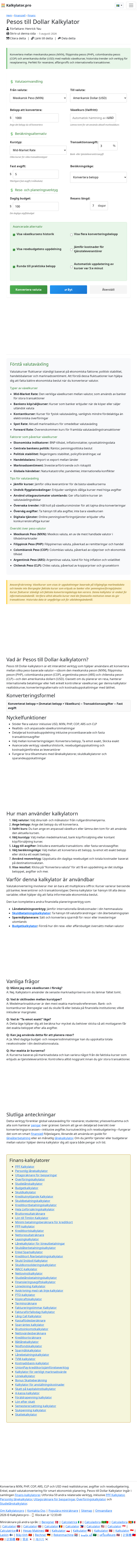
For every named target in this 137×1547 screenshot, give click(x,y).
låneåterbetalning (18, 1138)
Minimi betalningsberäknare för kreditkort (44, 1222)
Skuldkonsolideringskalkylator (35, 1265)
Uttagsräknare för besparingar (36, 1175)
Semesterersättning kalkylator (35, 1406)
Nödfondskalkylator (28, 1346)
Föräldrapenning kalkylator (33, 1397)
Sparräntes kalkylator (29, 1325)
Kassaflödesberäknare (30, 1320)
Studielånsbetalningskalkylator (36, 1278)
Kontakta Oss (36, 1511)
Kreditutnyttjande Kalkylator (34, 1196)
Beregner (48, 1522)
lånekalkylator (64, 1138)
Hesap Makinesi (33, 1531)
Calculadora (93, 1522)
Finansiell (20, 15)
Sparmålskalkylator (28, 1350)
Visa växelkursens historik (35, 234)
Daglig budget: (20, 198)
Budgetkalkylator (24, 926)
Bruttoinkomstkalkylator (31, 1329)
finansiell (37, 1134)
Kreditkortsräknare (28, 1338)
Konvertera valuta (29, 290)
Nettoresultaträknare (29, 1235)
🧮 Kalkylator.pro (16, 5)
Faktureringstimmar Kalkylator (36, 1308)
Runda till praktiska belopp (36, 266)
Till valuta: (77, 90)
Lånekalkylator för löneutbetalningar (40, 1243)
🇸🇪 (118, 5)
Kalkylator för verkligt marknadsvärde (41, 1372)
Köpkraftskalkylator (28, 1299)
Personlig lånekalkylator (31, 1171)
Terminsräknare (26, 1303)
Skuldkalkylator (25, 1192)
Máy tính (22, 1535)
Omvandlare (103, 1511)
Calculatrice (8, 1531)
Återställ (108, 290)
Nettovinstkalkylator (29, 1273)
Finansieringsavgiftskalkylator (35, 1282)
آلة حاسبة (86, 1535)
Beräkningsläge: (82, 166)
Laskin (4, 1535)
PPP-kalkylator (25, 1226)
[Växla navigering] (131, 5)
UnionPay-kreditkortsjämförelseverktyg (42, 1367)
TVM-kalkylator (25, 1359)
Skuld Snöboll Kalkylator (31, 1261)
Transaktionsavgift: (84, 142)
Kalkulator (59, 1531)
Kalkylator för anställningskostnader (40, 1385)
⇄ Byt (68, 290)
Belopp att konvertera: (26, 110)
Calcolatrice (69, 1522)
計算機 (127, 1535)
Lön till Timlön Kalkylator (31, 1218)
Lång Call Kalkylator (28, 1316)
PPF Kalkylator (24, 1167)
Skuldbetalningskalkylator (31, 913)
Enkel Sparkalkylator (29, 1252)
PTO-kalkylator (25, 1295)
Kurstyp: (16, 142)
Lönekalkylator (25, 1376)
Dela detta (68, 38)
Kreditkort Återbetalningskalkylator (39, 1256)
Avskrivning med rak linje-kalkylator (39, 1290)
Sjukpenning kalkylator (30, 1410)
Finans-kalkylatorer (27, 1495)
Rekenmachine (63, 1535)
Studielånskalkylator (29, 1184)
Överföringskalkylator (30, 1179)
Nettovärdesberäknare (30, 1333)
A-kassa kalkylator (27, 1393)
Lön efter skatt (25, 1402)
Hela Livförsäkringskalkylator (35, 1209)
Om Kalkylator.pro (12, 1511)
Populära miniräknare (63, 1511)
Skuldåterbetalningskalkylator (35, 1248)
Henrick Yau (33, 29)
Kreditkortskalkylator (29, 1231)
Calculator (9, 1526)
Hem (9, 15)
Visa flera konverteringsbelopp (96, 234)
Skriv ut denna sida (22, 33)
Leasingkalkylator (27, 1239)
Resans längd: (80, 198)
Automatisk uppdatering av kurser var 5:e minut (94, 266)
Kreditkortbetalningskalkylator (36, 1205)
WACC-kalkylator (26, 1269)
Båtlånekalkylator (27, 1342)
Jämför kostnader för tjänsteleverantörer (89, 249)
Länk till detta (43, 38)
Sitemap (86, 1511)
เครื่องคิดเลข (108, 1535)
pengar (36, 1125)
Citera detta (17, 38)
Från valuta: (18, 90)
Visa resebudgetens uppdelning (39, 249)
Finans (31, 15)
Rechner (40, 1535)
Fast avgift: (18, 166)
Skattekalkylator (26, 1414)
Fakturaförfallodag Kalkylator (35, 1312)
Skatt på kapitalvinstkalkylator (35, 1389)
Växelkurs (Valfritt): (84, 110)
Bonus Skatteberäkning (31, 1380)
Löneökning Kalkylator (30, 1286)
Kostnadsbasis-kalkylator (32, 1363)
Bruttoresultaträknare (30, 1214)
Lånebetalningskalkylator (32, 1355)
